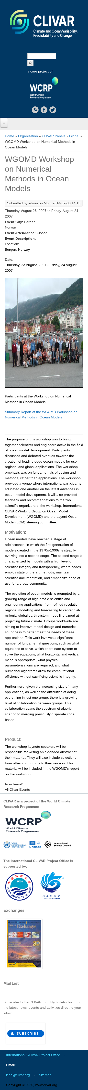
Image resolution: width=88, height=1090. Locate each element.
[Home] (44, 41)
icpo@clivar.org (18, 1075)
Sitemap (45, 1075)
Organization (28, 136)
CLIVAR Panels (53, 136)
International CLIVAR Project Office (33, 1055)
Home (9, 136)
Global (74, 136)
